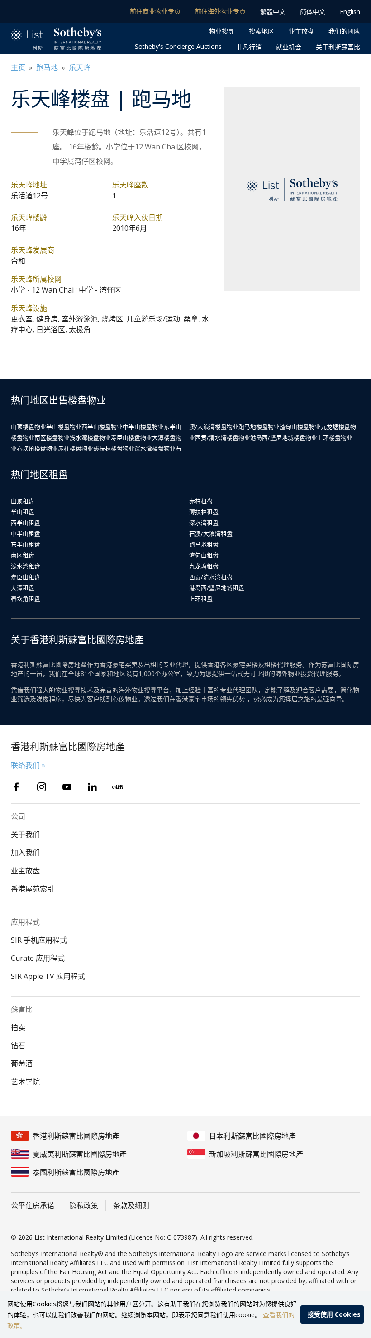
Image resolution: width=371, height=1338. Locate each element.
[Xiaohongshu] (118, 787)
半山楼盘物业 (63, 426)
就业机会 (288, 47)
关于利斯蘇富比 (338, 47)
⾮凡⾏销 (249, 47)
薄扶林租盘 (204, 512)
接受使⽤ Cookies (334, 1314)
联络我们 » (28, 765)
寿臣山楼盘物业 (131, 437)
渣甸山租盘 (204, 555)
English (350, 11)
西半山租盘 (25, 522)
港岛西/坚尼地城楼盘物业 (283, 437)
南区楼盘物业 (52, 437)
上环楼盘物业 (334, 437)
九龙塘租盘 (204, 566)
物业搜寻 (221, 31)
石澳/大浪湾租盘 (211, 533)
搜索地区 (261, 31)
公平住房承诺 (32, 1205)
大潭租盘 (22, 588)
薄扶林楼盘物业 (113, 448)
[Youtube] (67, 787)
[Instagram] (42, 787)
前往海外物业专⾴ (220, 11)
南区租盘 (22, 555)
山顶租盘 (22, 501)
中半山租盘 (25, 533)
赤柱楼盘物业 (75, 448)
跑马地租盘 (204, 544)
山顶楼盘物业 (28, 426)
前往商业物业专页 (155, 11)
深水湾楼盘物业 (155, 448)
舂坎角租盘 (25, 599)
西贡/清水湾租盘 (211, 577)
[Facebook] (16, 787)
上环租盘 (201, 599)
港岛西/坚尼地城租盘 (216, 588)
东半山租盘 (25, 544)
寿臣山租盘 (25, 577)
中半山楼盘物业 (143, 426)
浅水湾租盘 (25, 566)
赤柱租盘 (201, 501)
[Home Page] (56, 38)
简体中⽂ (312, 11)
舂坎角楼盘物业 (37, 448)
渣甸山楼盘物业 (300, 426)
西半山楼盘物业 (102, 426)
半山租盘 (22, 512)
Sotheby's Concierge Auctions (178, 46)
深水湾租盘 (204, 522)
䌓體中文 (272, 11)
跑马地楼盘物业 (259, 426)
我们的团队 (344, 31)
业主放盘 (301, 31)
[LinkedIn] (92, 787)
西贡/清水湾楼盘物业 (222, 437)
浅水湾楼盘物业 (90, 437)
